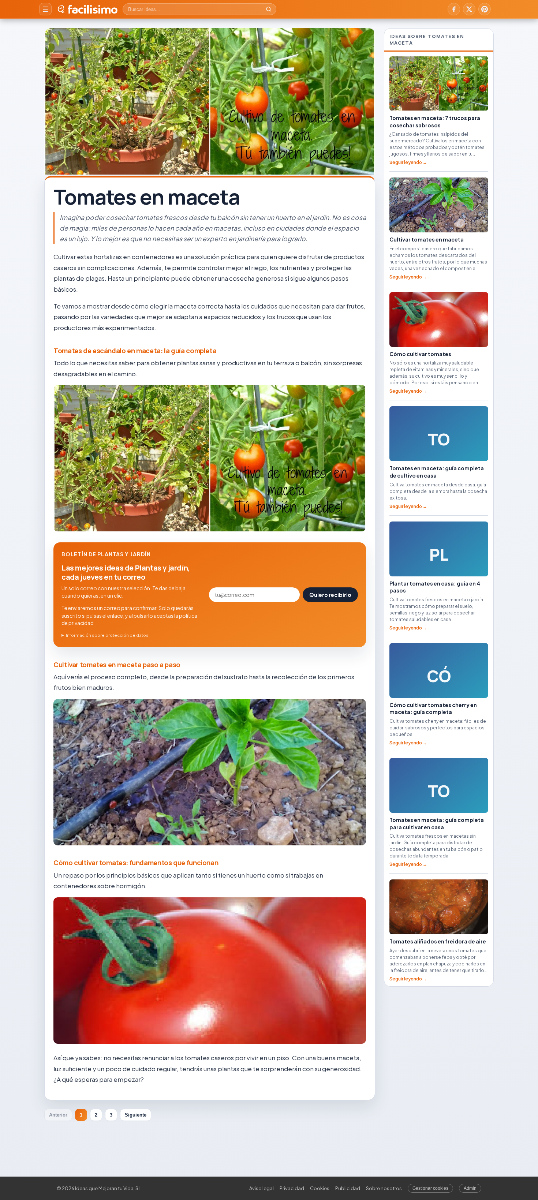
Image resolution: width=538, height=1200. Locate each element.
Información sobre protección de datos (107, 635)
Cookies (319, 1188)
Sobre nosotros (384, 1188)
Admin (470, 1188)
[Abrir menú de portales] (45, 9)
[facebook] (454, 9)
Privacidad (292, 1188)
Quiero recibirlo (330, 594)
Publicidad (347, 1188)
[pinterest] (484, 9)
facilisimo (92, 9)
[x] (469, 9)
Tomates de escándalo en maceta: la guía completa (134, 350)
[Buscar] (268, 9)
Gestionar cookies (430, 1188)
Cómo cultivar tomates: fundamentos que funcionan (135, 862)
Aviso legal (261, 1188)
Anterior (58, 1115)
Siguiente (135, 1115)
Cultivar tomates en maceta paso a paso (116, 664)
